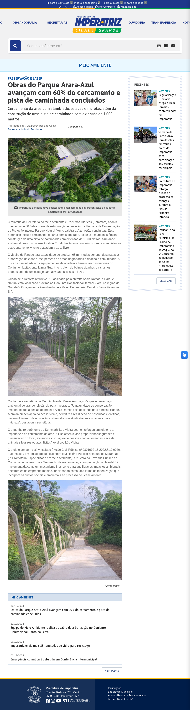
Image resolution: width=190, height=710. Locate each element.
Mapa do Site (128, 6)
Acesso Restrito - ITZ (120, 699)
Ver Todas (112, 670)
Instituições (114, 687)
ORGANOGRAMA (25, 22)
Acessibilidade (84, 6)
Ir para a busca (112, 2)
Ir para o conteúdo (60, 2)
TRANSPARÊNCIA (163, 22)
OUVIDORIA (137, 22)
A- (66, 6)
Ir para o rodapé (135, 2)
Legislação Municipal (120, 691)
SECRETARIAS (57, 22)
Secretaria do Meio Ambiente (25, 129)
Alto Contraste (106, 6)
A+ (61, 6)
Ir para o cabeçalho (87, 2)
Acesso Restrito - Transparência (127, 695)
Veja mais (166, 280)
